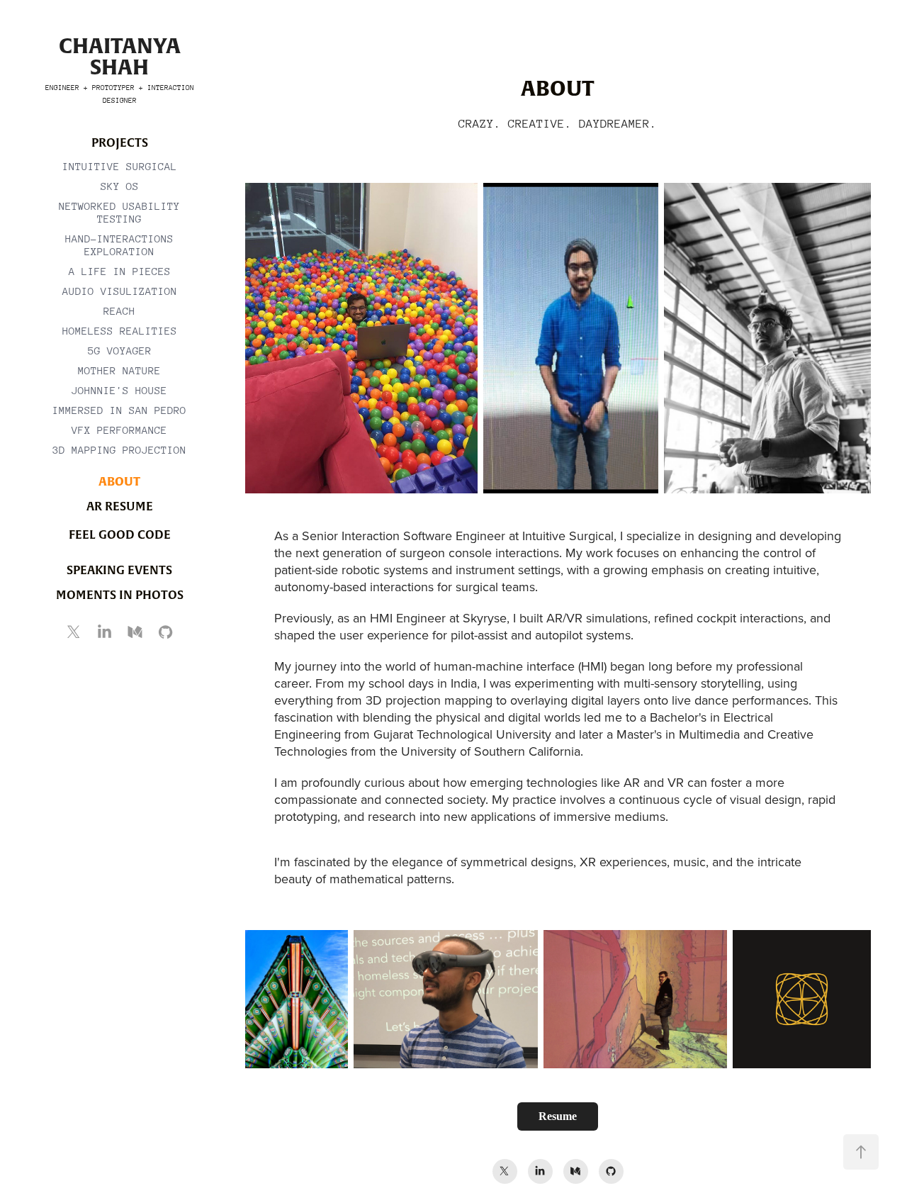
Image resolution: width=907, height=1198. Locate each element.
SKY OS (120, 186)
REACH (119, 311)
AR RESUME (119, 506)
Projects (119, 142)
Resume (558, 1116)
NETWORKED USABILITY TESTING (119, 212)
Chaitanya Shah (122, 57)
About (119, 481)
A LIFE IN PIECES (120, 271)
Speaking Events (119, 570)
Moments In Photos (120, 595)
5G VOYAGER (120, 351)
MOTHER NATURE (119, 370)
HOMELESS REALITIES (119, 331)
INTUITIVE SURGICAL (119, 166)
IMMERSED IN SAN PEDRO (119, 410)
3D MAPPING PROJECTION (119, 450)
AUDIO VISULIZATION (119, 291)
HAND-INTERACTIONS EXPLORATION (119, 245)
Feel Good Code (120, 534)
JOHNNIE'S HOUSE (119, 390)
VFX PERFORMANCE (119, 430)
